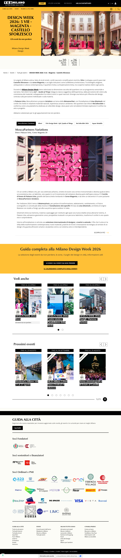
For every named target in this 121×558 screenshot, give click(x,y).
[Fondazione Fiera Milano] (18, 463)
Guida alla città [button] (7, 9)
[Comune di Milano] (18, 446)
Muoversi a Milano (90, 531)
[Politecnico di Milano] (66, 511)
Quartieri (15, 535)
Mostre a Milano (41, 533)
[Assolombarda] (30, 479)
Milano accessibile (90, 537)
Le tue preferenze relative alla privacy (66, 556)
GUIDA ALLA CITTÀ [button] (18, 526)
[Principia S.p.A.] (102, 490)
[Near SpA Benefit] (78, 490)
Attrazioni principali (66, 529)
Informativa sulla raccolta (47, 556)
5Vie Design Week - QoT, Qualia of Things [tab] (59, 123)
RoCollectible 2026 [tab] (82, 123)
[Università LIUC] (54, 511)
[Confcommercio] (66, 479)
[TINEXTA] (42, 501)
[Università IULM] (42, 511)
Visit (42, 3)
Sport (62, 540)
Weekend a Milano (42, 531)
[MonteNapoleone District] (66, 490)
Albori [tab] (40, 123)
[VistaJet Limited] (90, 501)
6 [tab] (69, 395)
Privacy (46, 551)
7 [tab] (73, 395)
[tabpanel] (64, 158)
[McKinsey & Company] (42, 490)
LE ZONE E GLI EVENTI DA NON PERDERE (60, 263)
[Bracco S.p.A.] (54, 479)
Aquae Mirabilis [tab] (97, 123)
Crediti (58, 551)
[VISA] (78, 501)
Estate (14, 542)
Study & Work (54, 3)
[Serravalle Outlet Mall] (30, 501)
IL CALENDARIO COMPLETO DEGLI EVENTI (60, 269)
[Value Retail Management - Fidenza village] (90, 479)
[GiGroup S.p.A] (18, 490)
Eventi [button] (16, 9)
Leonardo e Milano (66, 533)
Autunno (15, 544)
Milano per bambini (66, 542)
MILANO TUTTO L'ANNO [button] (67, 526)
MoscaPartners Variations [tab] (26, 123)
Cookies (52, 551)
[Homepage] (14, 2)
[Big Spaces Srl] (54, 501)
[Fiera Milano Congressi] (102, 479)
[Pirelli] (90, 490)
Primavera (15, 540)
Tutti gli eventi (22, 73)
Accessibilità (73, 551)
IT (108, 3)
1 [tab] (58, 330)
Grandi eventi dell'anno (43, 529)
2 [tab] (62, 330)
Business (68, 3)
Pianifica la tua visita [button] (27, 9)
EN (112, 3)
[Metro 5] (54, 490)
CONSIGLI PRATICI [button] (90, 526)
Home (5, 73)
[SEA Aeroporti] (30, 463)
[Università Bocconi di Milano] (102, 501)
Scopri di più (99, 232)
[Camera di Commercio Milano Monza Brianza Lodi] (30, 446)
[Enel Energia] (78, 479)
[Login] (115, 3)
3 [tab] (56, 395)
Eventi (12, 73)
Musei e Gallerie (65, 531)
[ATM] (42, 479)
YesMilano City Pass (91, 533)
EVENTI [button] (38, 526)
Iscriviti (17, 428)
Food (62, 537)
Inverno (14, 539)
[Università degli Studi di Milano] (18, 511)
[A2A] (18, 479)
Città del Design (65, 539)
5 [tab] (64, 395)
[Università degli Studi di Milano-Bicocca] (30, 511)
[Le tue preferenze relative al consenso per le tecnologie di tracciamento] (2, 555)
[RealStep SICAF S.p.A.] (18, 501)
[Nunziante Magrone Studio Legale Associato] (66, 501)
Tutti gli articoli (17, 533)
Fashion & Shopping (66, 535)
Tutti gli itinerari (17, 531)
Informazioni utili (90, 535)
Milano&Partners (83, 3)
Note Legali (64, 551)
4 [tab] (60, 395)
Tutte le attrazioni (17, 529)
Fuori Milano (16, 537)
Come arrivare (89, 529)
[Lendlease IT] (30, 490)
